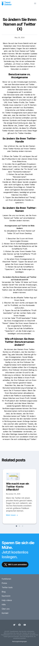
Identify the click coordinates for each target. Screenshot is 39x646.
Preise (4, 583)
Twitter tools (7, 587)
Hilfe (4, 605)
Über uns (6, 609)
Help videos (7, 600)
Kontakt (5, 613)
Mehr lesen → (12, 515)
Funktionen (6, 579)
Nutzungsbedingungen (19, 641)
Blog (4, 592)
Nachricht (6, 596)
